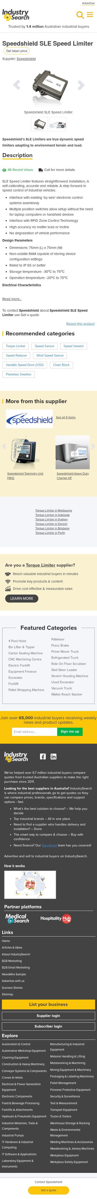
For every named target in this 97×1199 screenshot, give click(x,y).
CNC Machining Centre (25, 659)
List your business (48, 1004)
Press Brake (60, 645)
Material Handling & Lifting (67, 1056)
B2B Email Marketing (16, 967)
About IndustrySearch (16, 954)
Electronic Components (17, 1096)
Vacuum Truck (61, 688)
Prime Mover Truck (65, 652)
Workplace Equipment (64, 1155)
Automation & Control (16, 1044)
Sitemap (7, 994)
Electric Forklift (19, 665)
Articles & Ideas (12, 947)
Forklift (13, 684)
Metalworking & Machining (67, 1063)
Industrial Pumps (13, 1135)
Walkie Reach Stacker (66, 694)
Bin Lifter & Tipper (21, 647)
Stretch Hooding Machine (69, 676)
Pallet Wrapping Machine (26, 690)
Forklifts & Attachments (17, 1110)
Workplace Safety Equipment (69, 1162)
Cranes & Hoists (12, 1078)
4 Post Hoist (17, 641)
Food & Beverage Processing (20, 1103)
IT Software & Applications (19, 1154)
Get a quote (48, 1190)
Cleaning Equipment (15, 1058)
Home (6, 941)
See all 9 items (66, 417)
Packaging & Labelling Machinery (72, 1076)
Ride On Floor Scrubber (68, 664)
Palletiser (58, 639)
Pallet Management (63, 1083)
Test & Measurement (63, 1103)
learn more (21, 598)
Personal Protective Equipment (70, 1090)
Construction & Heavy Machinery (23, 1064)
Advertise (88, 3)
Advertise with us (13, 981)
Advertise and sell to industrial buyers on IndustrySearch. (46, 856)
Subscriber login (48, 1026)
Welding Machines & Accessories (71, 1142)
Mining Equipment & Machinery (70, 1070)
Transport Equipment (63, 1110)
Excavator (15, 678)
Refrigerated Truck (64, 658)
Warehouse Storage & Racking (70, 1123)
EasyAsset (49, 845)
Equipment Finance (22, 672)
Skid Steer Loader (64, 670)
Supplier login (48, 1015)
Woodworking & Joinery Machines (72, 1149)
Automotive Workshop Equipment (24, 1051)
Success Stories (12, 988)
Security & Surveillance (65, 1096)
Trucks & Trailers (60, 1116)
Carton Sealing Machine (25, 653)
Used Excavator (62, 682)
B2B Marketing (12, 961)
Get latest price (16, 50)
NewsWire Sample (14, 974)
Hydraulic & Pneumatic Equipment (24, 1116)
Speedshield (26, 59)
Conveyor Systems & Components (24, 1071)
